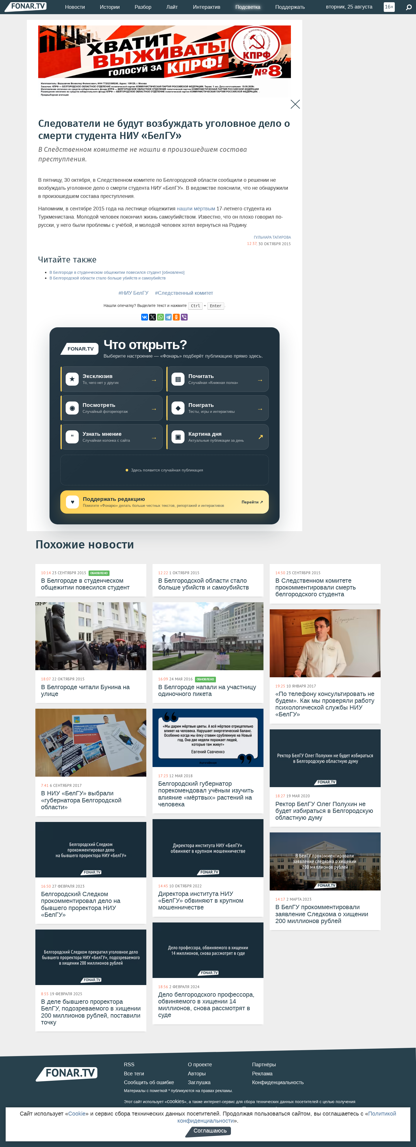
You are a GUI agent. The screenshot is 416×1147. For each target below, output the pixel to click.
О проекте (200, 1064)
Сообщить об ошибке (149, 1082)
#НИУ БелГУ (133, 293)
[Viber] (184, 317)
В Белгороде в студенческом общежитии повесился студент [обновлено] (117, 272)
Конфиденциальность (278, 1082)
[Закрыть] (295, 104)
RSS (129, 1064)
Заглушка (199, 1082)
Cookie (76, 1113)
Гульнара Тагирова (272, 237)
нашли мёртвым (196, 208)
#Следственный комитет (184, 293)
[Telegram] (168, 317)
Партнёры (264, 1064)
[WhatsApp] (160, 317)
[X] (152, 317)
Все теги (134, 1073)
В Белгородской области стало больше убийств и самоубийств (108, 278)
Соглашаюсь (210, 1130)
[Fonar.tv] (25, 7)
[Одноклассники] (176, 317)
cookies (175, 1101)
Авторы (197, 1073)
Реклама (262, 1073)
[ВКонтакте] (144, 317)
